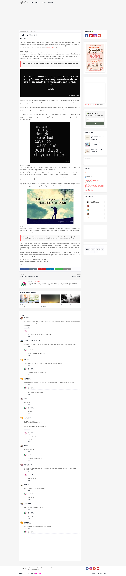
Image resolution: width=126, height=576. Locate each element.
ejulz (91, 218)
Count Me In (95, 123)
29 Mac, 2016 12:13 (31, 455)
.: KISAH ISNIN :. (88, 175)
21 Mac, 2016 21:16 (27, 379)
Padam (28, 327)
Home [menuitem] (32, 2)
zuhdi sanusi (27, 417)
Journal (93, 249)
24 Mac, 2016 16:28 (27, 486)
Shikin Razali (27, 484)
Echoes (95, 247)
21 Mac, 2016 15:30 (27, 342)
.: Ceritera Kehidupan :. (90, 173)
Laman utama (23, 31)
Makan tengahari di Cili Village (92, 180)
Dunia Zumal (27, 503)
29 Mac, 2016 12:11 (31, 388)
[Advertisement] (63, 16)
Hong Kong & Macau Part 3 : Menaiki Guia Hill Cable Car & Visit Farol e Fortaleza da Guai (94, 187)
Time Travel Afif (88, 184)
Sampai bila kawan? (66, 304)
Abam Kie (92, 214)
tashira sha (27, 378)
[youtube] (99, 35)
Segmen (92, 251)
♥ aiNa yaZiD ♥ (28, 464)
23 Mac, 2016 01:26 (27, 399)
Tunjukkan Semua (89, 190)
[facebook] (86, 35)
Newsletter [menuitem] (50, 2)
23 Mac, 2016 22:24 (27, 465)
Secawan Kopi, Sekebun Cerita (92, 179)
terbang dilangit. (51, 47)
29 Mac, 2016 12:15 (31, 494)
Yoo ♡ (25, 398)
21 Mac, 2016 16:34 (27, 360)
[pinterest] (91, 35)
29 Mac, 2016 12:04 (31, 350)
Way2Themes (38, 573)
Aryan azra (27, 317)
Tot (91, 210)
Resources (100, 573)
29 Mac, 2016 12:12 (31, 434)
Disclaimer (94, 573)
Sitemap (105, 573)
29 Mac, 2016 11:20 (27, 523)
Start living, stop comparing (27, 304)
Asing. (42, 304)
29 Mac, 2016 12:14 (31, 475)
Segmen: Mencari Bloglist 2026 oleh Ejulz (97, 143)
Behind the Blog (89, 247)
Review (87, 251)
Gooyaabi (43, 573)
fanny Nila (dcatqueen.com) (94, 202)
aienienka (26, 445)
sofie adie (37, 281)
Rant (27, 31)
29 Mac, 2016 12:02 (31, 332)
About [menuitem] (36, 2)
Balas (25, 327)
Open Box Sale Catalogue (91, 104)
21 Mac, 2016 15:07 (27, 319)
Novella (98, 249)
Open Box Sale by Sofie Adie (98, 149)
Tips (96, 251)
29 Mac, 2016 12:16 (31, 532)
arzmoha (26, 522)
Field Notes (101, 247)
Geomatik (88, 249)
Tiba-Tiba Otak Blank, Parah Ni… (98, 136)
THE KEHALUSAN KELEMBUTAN (32, 340)
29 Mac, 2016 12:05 (31, 369)
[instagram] (95, 35)
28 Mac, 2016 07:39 (27, 504)
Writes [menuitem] (43, 2)
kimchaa (26, 359)
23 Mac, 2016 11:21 (27, 418)
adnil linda (92, 206)
